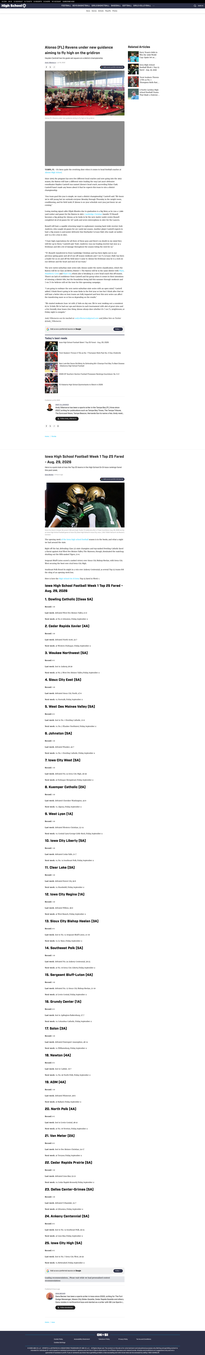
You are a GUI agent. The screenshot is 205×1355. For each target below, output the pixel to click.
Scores (94, 11)
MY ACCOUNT (56, 1)
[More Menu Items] (153, 6)
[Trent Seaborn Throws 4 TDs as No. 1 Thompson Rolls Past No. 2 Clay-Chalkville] (144, 81)
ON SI (10, 1)
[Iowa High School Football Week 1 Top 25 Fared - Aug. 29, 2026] (144, 69)
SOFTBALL (127, 6)
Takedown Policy (104, 1339)
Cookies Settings (59, 1342)
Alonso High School (53, 172)
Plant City (67, 274)
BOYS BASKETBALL (81, 6)
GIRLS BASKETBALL (100, 6)
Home (47, 436)
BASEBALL (116, 6)
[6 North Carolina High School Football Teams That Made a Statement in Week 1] (144, 94)
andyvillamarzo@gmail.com (87, 318)
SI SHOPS (46, 1)
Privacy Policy (123, 1339)
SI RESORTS (38, 1)
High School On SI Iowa (69, 579)
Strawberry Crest (52, 274)
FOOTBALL (66, 6)
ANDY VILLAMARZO (62, 405)
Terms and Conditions (143, 1339)
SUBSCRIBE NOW (68, 1)
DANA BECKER (60, 1293)
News (88, 11)
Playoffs (108, 11)
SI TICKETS (28, 1)
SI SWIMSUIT (18, 1)
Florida (53, 436)
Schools (101, 11)
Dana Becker (49, 475)
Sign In (200, 6)
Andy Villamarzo (50, 63)
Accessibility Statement (82, 1339)
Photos (114, 11)
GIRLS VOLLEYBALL (142, 6)
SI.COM (4, 1)
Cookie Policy (58, 1339)
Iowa (53, 1322)
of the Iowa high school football (74, 539)
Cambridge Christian (93, 214)
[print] (58, 426)
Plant (121, 271)
